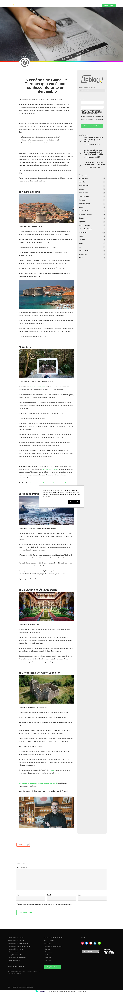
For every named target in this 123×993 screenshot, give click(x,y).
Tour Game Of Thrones (50, 469)
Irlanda (81, 236)
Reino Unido (83, 254)
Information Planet (85, 229)
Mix (80, 247)
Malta (81, 243)
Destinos (82, 200)
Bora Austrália (84, 185)
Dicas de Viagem (84, 204)
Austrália (82, 182)
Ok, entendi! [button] (74, 502)
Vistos (81, 258)
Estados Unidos (84, 211)
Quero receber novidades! (92, 126)
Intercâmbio (83, 232)
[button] (119, 5)
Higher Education (84, 225)
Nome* (82, 99)
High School (83, 222)
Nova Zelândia (84, 250)
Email (49, 895)
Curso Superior (84, 196)
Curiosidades (83, 193)
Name (18, 895)
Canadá (81, 189)
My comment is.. (22, 868)
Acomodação (83, 178)
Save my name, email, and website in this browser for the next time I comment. (45, 904)
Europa (81, 218)
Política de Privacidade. (98, 119)
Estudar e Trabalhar (85, 214)
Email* (82, 104)
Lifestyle (82, 240)
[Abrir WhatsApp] (118, 988)
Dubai (81, 207)
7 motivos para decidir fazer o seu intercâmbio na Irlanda (48, 483)
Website (80, 895)
